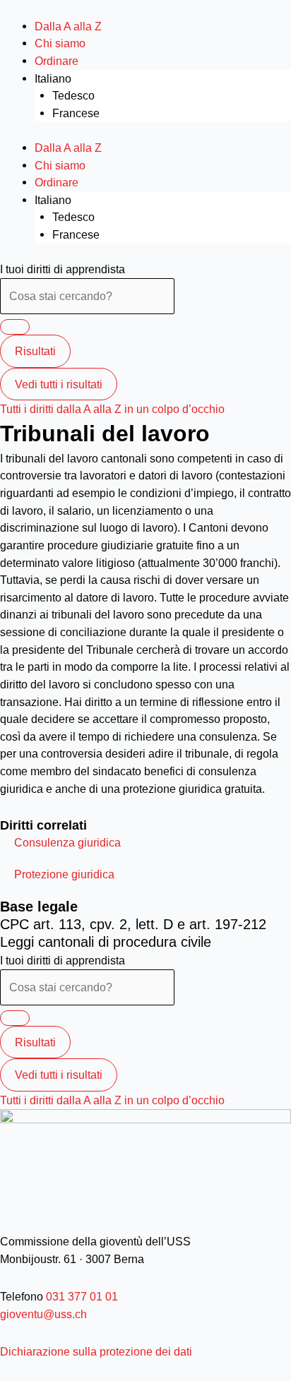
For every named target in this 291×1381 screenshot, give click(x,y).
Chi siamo (60, 43)
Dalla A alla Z (68, 26)
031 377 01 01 (80, 1296)
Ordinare (56, 60)
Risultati (35, 351)
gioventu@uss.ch (43, 1314)
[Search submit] (15, 327)
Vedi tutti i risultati (58, 384)
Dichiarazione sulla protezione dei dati (96, 1351)
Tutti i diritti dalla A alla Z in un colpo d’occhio (112, 408)
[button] (67, 842)
